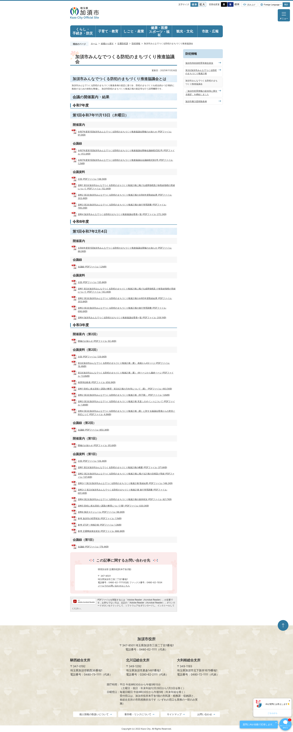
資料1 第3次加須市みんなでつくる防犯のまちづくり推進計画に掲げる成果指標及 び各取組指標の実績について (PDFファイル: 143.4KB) (126, 290)
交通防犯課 (122, 43)
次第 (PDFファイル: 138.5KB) (92, 179)
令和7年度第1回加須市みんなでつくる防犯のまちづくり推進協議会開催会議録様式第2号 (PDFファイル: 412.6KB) (126, 152)
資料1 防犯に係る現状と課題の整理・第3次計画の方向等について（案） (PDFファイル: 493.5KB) (125, 388)
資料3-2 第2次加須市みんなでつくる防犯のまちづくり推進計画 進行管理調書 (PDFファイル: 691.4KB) (122, 491)
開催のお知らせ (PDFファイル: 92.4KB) (97, 341)
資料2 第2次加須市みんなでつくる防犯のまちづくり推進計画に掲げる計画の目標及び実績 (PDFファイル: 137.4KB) (126, 475)
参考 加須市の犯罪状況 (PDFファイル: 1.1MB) (100, 518)
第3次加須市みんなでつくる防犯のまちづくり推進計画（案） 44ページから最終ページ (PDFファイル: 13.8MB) (126, 374)
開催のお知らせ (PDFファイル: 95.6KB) (97, 445)
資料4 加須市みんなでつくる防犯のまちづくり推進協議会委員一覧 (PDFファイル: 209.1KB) (122, 317)
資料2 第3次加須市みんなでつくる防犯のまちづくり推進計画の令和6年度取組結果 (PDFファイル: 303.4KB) (125, 196)
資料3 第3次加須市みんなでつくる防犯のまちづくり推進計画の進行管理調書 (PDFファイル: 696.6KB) (122, 310)
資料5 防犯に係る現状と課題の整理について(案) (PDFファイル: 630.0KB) (113, 505)
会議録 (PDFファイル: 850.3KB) (93, 429)
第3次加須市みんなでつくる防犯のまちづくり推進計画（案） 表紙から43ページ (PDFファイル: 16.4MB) (124, 365)
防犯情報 (136, 43)
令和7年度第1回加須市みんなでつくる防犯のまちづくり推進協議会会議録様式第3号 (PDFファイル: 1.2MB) (125, 162)
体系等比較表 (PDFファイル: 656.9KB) (97, 382)
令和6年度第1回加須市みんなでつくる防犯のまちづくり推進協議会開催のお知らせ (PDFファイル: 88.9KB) (125, 250)
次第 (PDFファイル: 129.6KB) (92, 356)
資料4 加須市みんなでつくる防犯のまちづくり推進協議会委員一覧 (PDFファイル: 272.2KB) (122, 214)
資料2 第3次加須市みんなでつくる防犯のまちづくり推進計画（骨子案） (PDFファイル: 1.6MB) (124, 395)
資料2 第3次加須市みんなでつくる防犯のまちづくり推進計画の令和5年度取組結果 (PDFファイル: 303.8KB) (125, 300)
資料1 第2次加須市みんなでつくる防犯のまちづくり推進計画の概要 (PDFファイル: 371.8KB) (122, 467)
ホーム (94, 43)
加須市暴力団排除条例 (196, 101)
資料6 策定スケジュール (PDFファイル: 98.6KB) (101, 512)
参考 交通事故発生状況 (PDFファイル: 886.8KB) (101, 531)
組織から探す (107, 43)
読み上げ (251, 4)
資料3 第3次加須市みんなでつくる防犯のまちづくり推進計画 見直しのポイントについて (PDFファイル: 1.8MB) (126, 403)
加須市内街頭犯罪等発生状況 (199, 63)
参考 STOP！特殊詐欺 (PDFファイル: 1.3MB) (99, 524)
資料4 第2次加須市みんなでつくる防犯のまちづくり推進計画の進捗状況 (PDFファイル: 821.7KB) (125, 499)
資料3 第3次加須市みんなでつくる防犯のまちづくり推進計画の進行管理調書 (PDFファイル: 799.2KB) (122, 206)
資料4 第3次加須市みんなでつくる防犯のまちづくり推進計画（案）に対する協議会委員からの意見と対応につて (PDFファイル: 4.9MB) (126, 413)
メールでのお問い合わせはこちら (114, 585)
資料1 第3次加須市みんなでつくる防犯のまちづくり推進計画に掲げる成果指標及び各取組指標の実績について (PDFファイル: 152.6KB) (126, 187)
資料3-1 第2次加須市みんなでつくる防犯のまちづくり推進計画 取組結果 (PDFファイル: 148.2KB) (125, 483)
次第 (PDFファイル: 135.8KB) (92, 282)
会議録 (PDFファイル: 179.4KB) (93, 546)
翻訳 (286, 4)
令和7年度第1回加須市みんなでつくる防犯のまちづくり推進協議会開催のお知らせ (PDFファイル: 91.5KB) (125, 133)
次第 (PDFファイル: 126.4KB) (92, 461)
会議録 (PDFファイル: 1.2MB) (92, 266)
